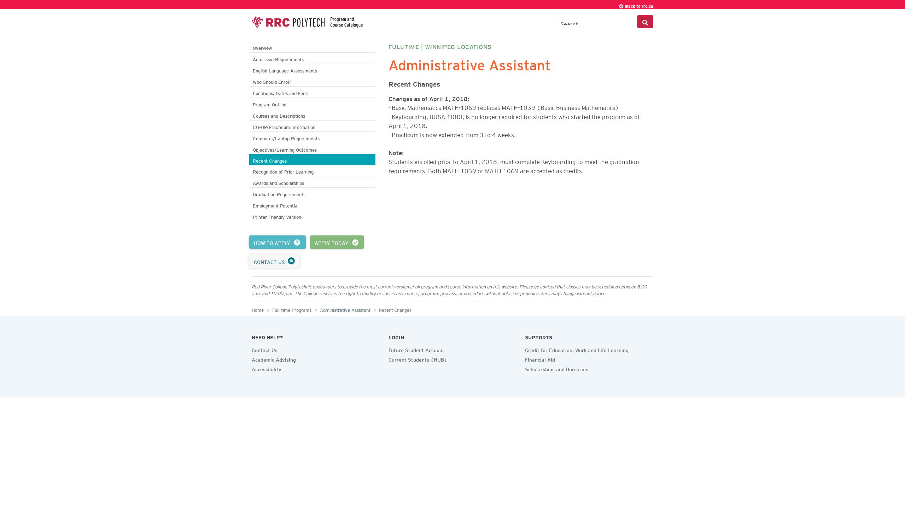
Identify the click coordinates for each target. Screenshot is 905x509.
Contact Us (265, 349)
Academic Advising (274, 359)
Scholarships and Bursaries (556, 368)
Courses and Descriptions (279, 115)
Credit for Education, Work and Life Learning (577, 349)
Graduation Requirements (279, 193)
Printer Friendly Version (277, 216)
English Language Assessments (285, 69)
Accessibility (266, 368)
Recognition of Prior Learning (283, 170)
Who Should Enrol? (272, 81)
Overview (262, 47)
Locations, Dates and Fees (280, 92)
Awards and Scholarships (278, 182)
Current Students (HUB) (418, 359)
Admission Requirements (278, 58)
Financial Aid (540, 359)
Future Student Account (416, 349)
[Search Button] (645, 21)
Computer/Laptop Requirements (286, 137)
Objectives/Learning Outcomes (285, 149)
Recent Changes (270, 160)
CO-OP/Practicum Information (284, 126)
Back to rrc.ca (638, 5)
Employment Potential (275, 204)
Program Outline (269, 103)
